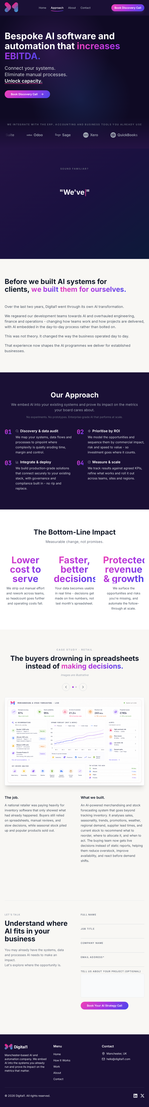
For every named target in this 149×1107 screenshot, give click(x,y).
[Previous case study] (66, 687)
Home (42, 7)
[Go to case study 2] (76, 687)
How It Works (61, 1060)
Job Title (87, 928)
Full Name (88, 914)
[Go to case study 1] (73, 687)
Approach (57, 7)
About (72, 7)
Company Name (92, 943)
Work (56, 1066)
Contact (86, 7)
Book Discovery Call (127, 7)
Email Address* (92, 957)
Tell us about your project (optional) (111, 971)
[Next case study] (83, 687)
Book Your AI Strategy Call (104, 1005)
